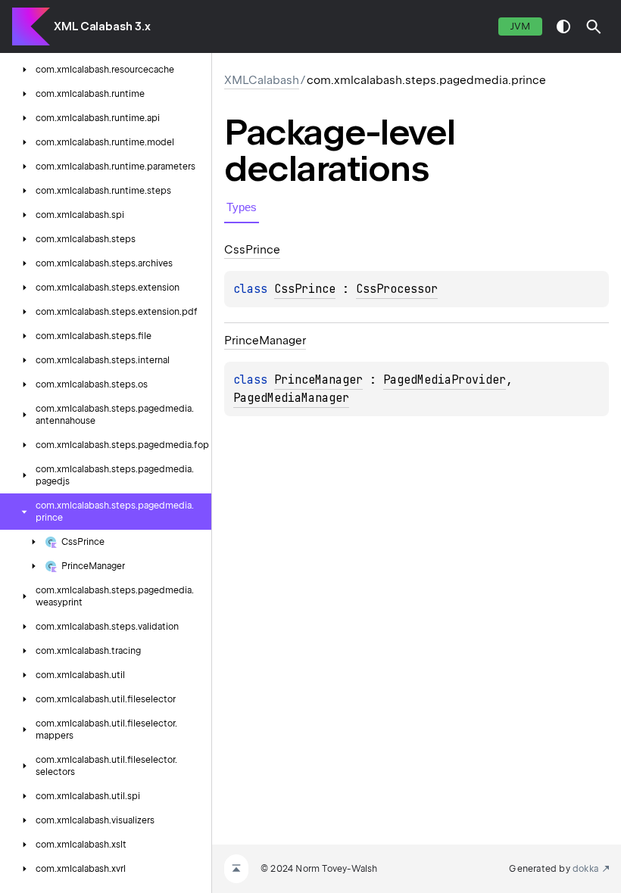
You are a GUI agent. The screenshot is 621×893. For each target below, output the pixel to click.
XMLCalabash (261, 80)
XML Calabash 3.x (102, 26)
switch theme (563, 26)
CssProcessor (397, 289)
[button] (594, 26)
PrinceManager (318, 379)
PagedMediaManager (291, 398)
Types (241, 207)
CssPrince (304, 289)
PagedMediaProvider (444, 379)
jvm (520, 26)
